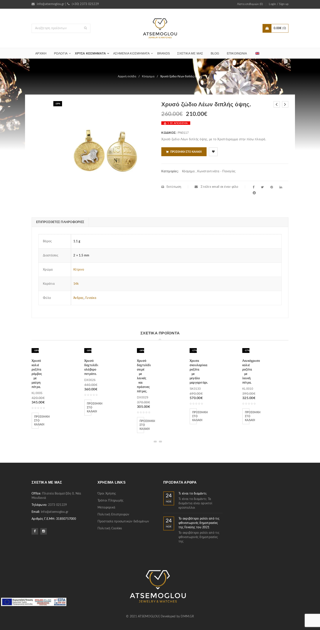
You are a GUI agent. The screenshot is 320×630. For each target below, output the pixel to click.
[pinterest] (271, 187)
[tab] (60, 222)
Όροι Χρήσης (107, 493)
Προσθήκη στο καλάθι (186, 152)
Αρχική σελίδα (127, 76)
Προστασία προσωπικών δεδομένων (123, 521)
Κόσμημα (148, 76)
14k (76, 283)
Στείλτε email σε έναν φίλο (219, 186)
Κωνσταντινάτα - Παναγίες (216, 171)
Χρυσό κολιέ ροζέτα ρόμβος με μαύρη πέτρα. (37, 374)
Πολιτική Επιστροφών (113, 514)
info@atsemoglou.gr (50, 4)
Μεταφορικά (106, 507)
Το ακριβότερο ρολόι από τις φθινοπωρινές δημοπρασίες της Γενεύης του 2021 (199, 523)
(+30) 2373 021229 (85, 4)
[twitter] (262, 187)
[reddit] (254, 193)
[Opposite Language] (257, 53)
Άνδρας (78, 298)
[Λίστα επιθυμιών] (213, 151)
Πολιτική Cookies (110, 528)
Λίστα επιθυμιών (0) (250, 4)
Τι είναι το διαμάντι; (193, 493)
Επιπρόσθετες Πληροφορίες (60, 222)
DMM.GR (187, 616)
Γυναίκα (90, 298)
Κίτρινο (78, 269)
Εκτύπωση (174, 186)
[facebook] (254, 187)
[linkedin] (280, 187)
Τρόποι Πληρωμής (111, 500)
